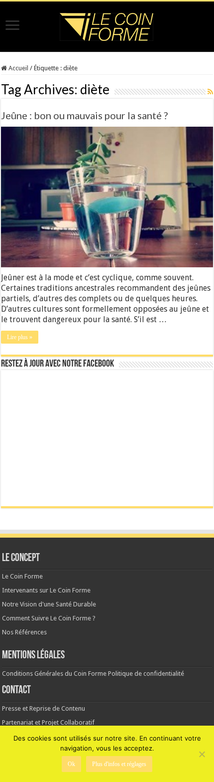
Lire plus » (19, 337)
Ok (71, 764)
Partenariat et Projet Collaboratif (48, 722)
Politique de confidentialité (146, 673)
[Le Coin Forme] (107, 24)
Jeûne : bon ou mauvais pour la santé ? (84, 115)
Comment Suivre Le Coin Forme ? (49, 618)
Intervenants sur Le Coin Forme (46, 590)
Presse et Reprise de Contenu (43, 708)
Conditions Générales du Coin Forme (54, 673)
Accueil (17, 68)
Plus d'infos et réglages (119, 764)
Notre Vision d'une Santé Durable (49, 604)
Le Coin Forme (22, 576)
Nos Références (24, 632)
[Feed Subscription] (210, 92)
